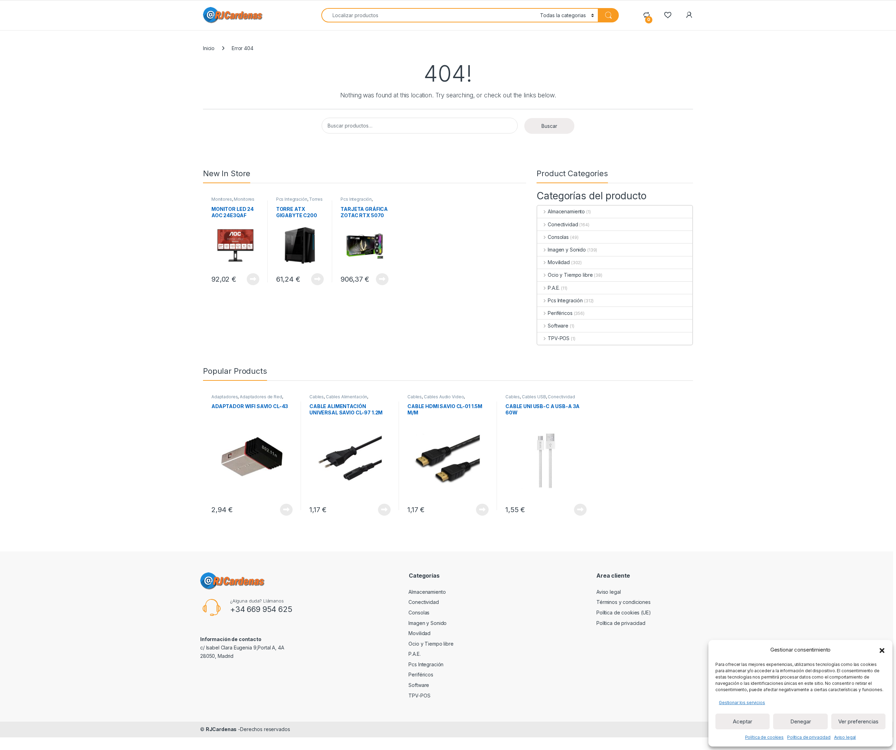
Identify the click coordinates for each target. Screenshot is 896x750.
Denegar (800, 721)
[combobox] (428, 15)
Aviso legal (845, 737)
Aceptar (742, 721)
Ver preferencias (858, 721)
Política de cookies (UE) (623, 612)
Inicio (209, 48)
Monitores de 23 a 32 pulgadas (232, 201)
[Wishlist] (668, 15)
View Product (250, 279)
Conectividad (563, 224)
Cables (316, 396)
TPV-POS (558, 338)
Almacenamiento (566, 211)
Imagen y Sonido (567, 250)
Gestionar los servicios (742, 702)
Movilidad (559, 262)
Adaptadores (224, 396)
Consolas (558, 237)
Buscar (549, 126)
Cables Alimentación (346, 396)
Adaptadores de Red (261, 396)
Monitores (221, 199)
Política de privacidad (809, 737)
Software (558, 326)
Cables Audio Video (444, 396)
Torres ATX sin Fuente (299, 201)
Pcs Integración (291, 199)
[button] (882, 649)
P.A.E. (554, 288)
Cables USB (534, 396)
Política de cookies (764, 737)
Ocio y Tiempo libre (570, 275)
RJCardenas (221, 729)
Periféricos (560, 313)
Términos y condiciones (623, 602)
